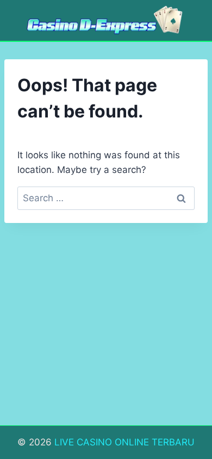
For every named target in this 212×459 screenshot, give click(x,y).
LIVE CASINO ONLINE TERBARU (124, 442)
